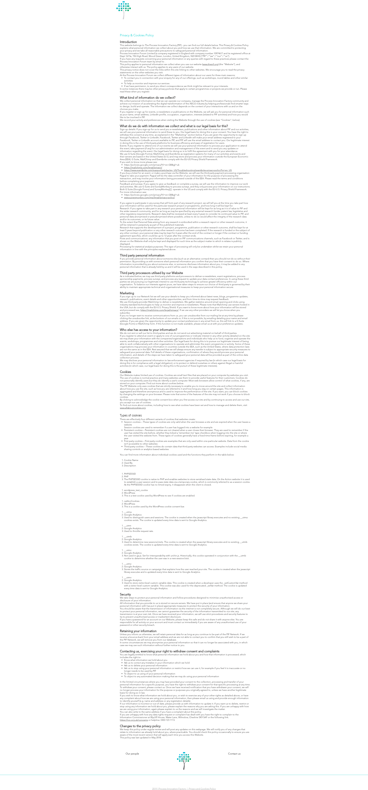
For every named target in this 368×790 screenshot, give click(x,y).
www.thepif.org (210, 64)
